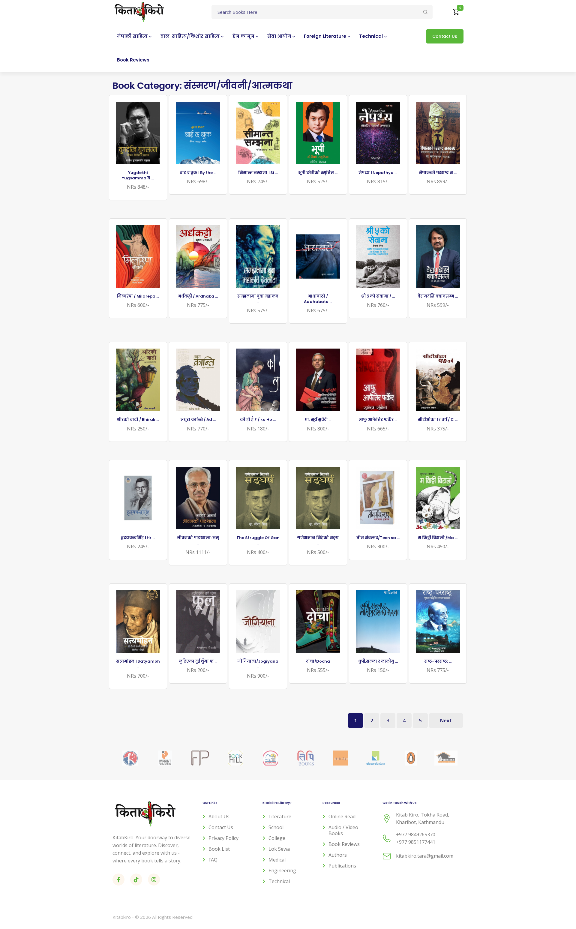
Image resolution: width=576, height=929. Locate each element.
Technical (279, 881)
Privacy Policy (223, 838)
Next (446, 720)
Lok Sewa (279, 849)
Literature (279, 817)
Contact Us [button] (444, 36)
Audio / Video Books (343, 830)
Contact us (220, 827)
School (276, 827)
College (276, 838)
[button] (456, 12)
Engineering (282, 871)
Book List (219, 849)
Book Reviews (344, 844)
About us (219, 817)
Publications (342, 866)
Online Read (342, 817)
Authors (337, 855)
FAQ (213, 860)
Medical (277, 860)
